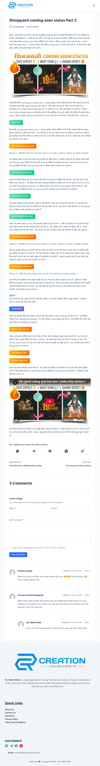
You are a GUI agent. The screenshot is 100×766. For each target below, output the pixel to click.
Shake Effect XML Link (21, 266)
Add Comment (16, 520)
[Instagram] (21, 745)
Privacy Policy (11, 719)
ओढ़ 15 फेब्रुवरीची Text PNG (22, 216)
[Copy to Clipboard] (83, 451)
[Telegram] (34, 451)
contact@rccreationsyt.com (27, 752)
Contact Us (10, 712)
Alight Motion (33, 27)
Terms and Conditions (15, 722)
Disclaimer (10, 716)
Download (16, 122)
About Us (9, 709)
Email (54, 508)
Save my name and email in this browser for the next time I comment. (38, 548)
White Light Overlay (20, 329)
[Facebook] (50, 451)
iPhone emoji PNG (19, 360)
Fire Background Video (22, 172)
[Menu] (94, 5)
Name (12, 508)
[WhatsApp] (17, 451)
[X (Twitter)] (66, 451)
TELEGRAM (17, 309)
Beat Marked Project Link (23, 146)
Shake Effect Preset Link (23, 237)
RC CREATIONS (33, 622)
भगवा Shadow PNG (19, 353)
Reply (87, 571)
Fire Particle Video (20, 196)
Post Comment (18, 554)
